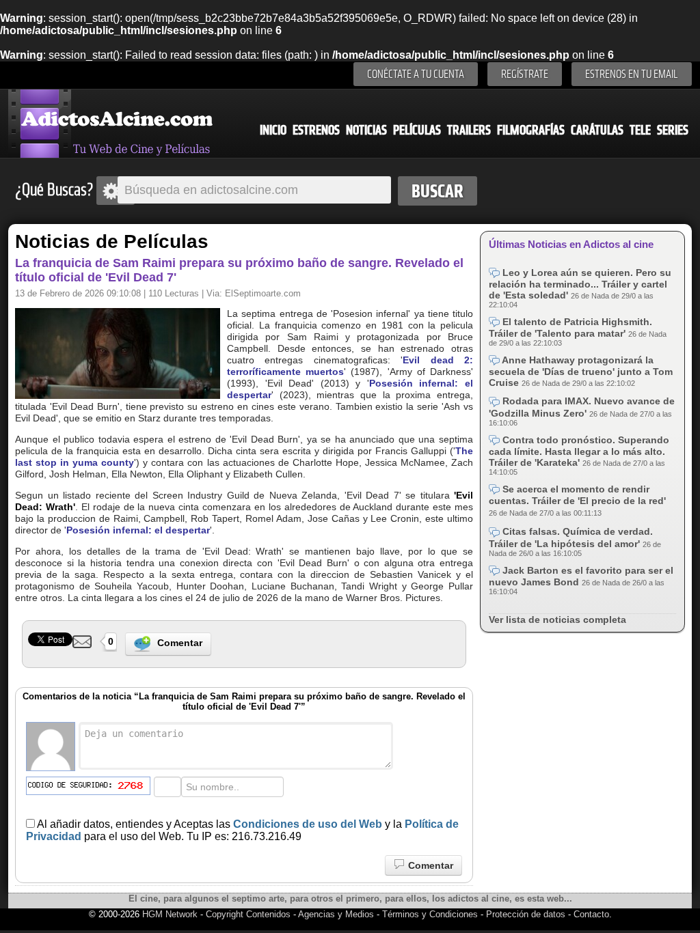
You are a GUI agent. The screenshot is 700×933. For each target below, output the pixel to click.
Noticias (366, 130)
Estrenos (316, 130)
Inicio (273, 130)
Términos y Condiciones (431, 914)
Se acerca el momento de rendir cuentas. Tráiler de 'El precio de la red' (577, 495)
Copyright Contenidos (248, 914)
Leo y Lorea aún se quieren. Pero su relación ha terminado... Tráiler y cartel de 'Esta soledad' (580, 284)
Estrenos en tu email (631, 74)
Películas (417, 130)
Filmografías (531, 130)
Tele (640, 130)
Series (672, 130)
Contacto (591, 914)
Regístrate (524, 74)
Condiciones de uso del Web (307, 824)
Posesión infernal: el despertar (138, 530)
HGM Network (170, 914)
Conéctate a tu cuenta (415, 74)
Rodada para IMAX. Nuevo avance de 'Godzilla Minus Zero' (582, 406)
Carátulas (597, 130)
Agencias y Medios (336, 914)
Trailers (469, 130)
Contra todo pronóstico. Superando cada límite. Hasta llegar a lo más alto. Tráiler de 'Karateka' (579, 451)
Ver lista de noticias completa (557, 619)
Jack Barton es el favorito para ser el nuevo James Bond (581, 576)
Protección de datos (525, 914)
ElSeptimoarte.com (263, 293)
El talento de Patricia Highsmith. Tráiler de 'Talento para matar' (570, 327)
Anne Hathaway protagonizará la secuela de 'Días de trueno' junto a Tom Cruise (581, 371)
